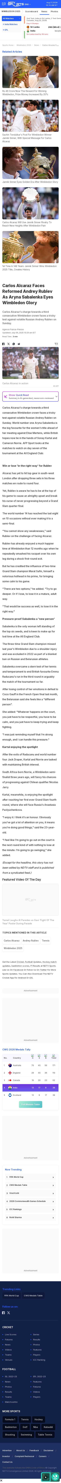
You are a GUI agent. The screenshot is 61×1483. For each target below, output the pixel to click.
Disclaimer (48, 1450)
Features (37, 1349)
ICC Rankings (15, 1209)
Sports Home (7, 45)
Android (22, 977)
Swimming (26, 1434)
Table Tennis (45, 1434)
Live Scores (10, 1334)
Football (29, 962)
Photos (54, 11)
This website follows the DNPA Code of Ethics (23, 1468)
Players (36, 1354)
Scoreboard (31, 11)
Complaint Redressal (24, 1456)
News (44, 11)
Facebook (18, 970)
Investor (6, 1456)
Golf (25, 1427)
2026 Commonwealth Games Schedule (27, 1201)
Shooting (10, 1434)
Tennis (45, 940)
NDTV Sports (49, 966)
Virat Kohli (14, 1193)
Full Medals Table (30, 1104)
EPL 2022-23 (39, 1376)
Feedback (34, 1450)
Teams (8, 1354)
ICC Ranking (39, 1360)
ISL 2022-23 (11, 1376)
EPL (6, 30)
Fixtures (9, 1339)
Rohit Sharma (15, 1217)
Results (36, 1339)
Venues (8, 1360)
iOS (31, 977)
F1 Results (35, 966)
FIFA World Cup (16, 1177)
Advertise (7, 1450)
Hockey (39, 1419)
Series (36, 1334)
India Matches (11, 24)
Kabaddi (48, 1427)
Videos (8, 1349)
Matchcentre (11, 1402)
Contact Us (7, 1462)
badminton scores (20, 966)
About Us (20, 1450)
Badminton (11, 1427)
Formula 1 (10, 1419)
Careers (42, 1456)
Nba (35, 1427)
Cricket (20, 962)
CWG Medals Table (18, 1185)
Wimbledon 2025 (11, 11)
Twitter (43, 970)
